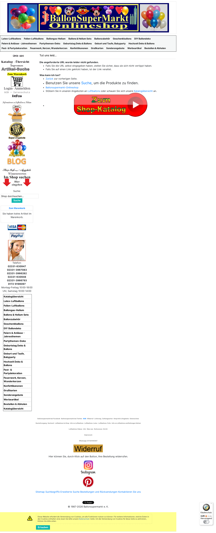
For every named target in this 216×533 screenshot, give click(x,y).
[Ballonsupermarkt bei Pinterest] (88, 481)
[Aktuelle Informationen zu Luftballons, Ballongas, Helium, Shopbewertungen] (17, 173)
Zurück (49, 78)
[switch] (206, 522)
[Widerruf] (88, 448)
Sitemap (40, 491)
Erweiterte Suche (69, 491)
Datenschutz (84, 519)
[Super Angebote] (17, 130)
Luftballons (94, 90)
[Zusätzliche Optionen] (17, 235)
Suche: (17, 191)
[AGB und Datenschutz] (17, 92)
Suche (86, 83)
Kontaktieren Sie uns (129, 491)
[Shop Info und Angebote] (17, 169)
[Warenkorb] (17, 81)
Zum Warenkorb (17, 208)
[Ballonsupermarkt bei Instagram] (88, 468)
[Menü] (211, 504)
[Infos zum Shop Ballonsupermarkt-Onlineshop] (17, 55)
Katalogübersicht (143, 90)
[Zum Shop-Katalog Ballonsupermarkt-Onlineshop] (110, 104)
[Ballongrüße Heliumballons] (17, 112)
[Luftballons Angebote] (16, 148)
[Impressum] (15, 65)
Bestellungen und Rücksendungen (98, 491)
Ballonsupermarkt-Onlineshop (62, 87)
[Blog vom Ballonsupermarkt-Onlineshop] (17, 161)
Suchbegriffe (52, 491)
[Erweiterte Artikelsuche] (15, 68)
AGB (84, 418)
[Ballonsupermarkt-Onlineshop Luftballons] (88, 17)
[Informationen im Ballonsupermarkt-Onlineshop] (17, 95)
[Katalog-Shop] (15, 61)
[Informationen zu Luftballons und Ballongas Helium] (17, 102)
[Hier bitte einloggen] (17, 88)
